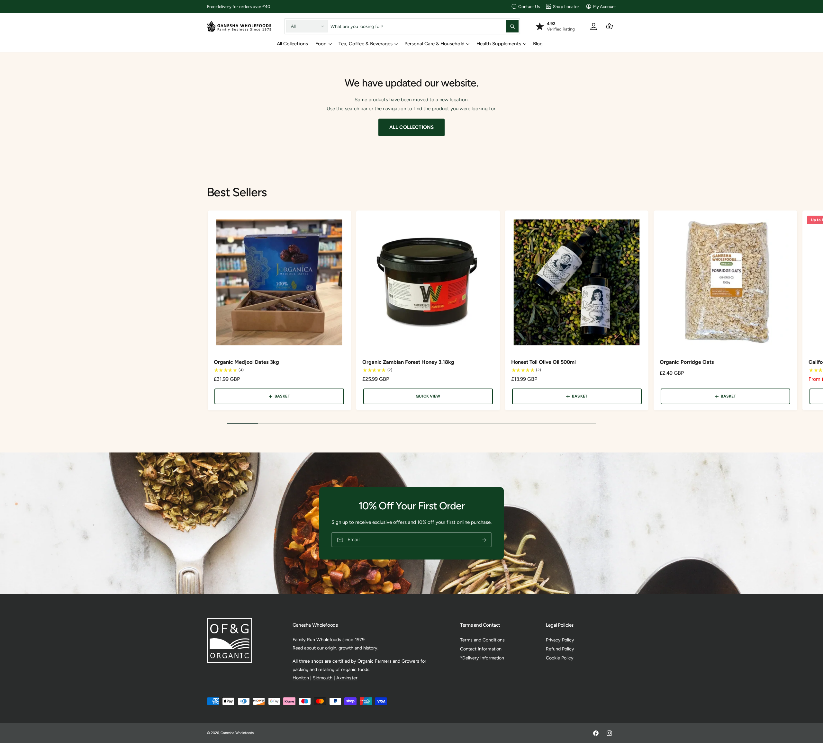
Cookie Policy (560, 658)
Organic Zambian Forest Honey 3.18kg (408, 362)
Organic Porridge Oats (687, 362)
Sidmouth (322, 678)
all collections (411, 127)
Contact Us (529, 6)
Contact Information (480, 649)
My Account (604, 6)
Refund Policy (560, 649)
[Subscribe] (484, 539)
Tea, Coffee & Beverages (366, 44)
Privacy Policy (560, 640)
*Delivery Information (482, 658)
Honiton (301, 678)
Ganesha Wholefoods (237, 733)
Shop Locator (566, 6)
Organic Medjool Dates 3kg (246, 362)
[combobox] (424, 26)
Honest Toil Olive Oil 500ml (543, 362)
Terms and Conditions (482, 640)
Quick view (428, 396)
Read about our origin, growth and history (335, 648)
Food (321, 44)
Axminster (346, 678)
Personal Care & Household (434, 44)
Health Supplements (498, 44)
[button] (609, 26)
